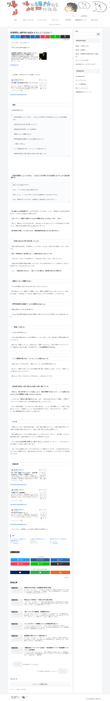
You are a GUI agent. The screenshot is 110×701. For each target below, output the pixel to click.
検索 (76, 31)
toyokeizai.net (14, 65)
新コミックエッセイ (82, 88)
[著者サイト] (20, 572)
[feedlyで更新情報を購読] (40, 572)
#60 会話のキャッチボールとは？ (86, 64)
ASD (19, 211)
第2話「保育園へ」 (81, 50)
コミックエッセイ (81, 80)
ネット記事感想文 (15, 552)
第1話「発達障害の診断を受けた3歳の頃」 (87, 55)
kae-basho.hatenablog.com (18, 94)
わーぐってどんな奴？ (82, 60)
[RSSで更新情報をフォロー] (60, 572)
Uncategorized (80, 76)
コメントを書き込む (40, 684)
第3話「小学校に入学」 (83, 46)
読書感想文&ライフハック (83, 92)
